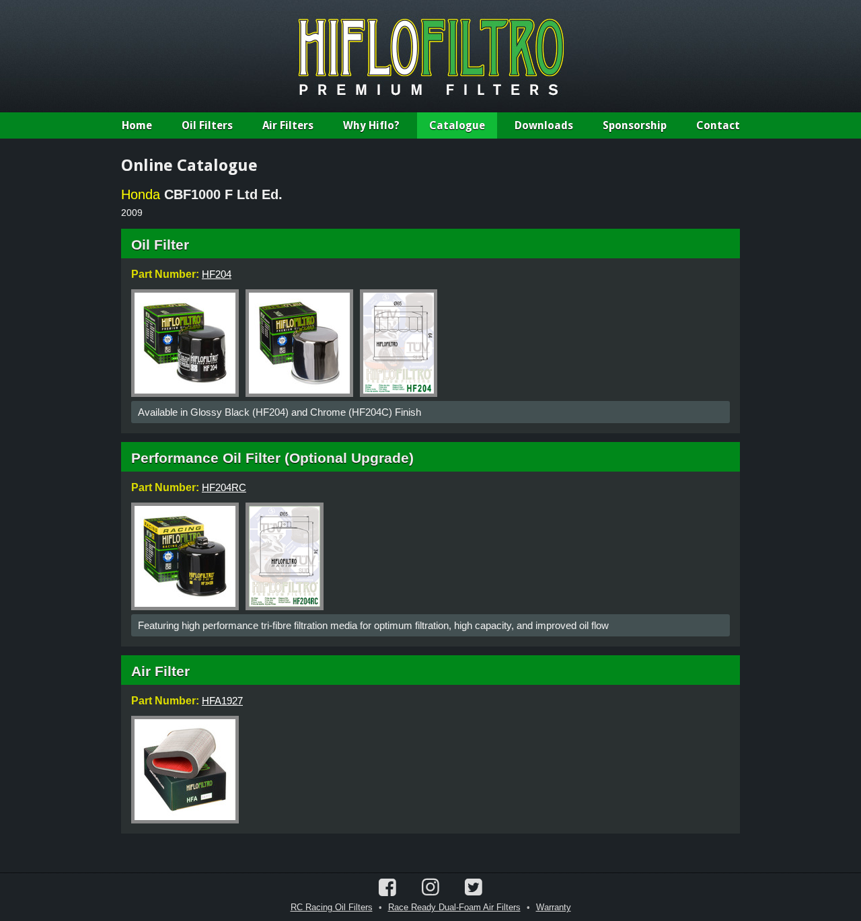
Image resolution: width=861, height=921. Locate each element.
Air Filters (287, 125)
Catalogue (457, 125)
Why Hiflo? (371, 125)
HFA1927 (222, 700)
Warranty (553, 907)
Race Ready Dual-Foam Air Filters (454, 907)
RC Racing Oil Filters (332, 907)
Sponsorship (635, 125)
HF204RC (224, 487)
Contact (718, 125)
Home (137, 125)
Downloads (544, 125)
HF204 (216, 274)
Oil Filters (207, 125)
